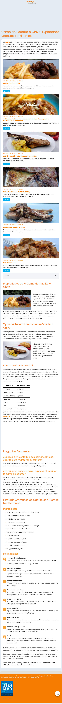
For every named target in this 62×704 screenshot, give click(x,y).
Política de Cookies (33, 677)
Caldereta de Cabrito (11, 83)
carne (7, 42)
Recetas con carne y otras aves (13, 81)
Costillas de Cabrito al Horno (14, 227)
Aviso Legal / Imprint (38, 676)
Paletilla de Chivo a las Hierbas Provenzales (20, 156)
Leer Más (6, 91)
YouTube (6, 416)
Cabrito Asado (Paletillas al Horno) (16, 192)
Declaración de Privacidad (9, 676)
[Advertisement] (31, 17)
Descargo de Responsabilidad (17, 677)
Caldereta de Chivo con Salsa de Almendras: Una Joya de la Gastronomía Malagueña (26, 120)
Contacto (28, 676)
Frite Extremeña (9, 263)
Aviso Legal (21, 676)
